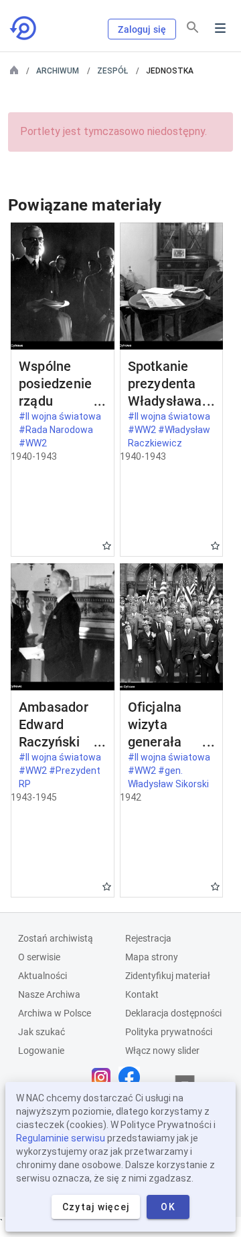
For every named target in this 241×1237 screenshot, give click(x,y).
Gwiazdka (106, 545)
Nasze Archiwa (49, 994)
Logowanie (41, 1050)
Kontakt (142, 994)
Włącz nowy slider (162, 1050)
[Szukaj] (193, 27)
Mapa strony (151, 957)
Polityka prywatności (168, 1031)
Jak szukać (41, 1031)
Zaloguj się (142, 29)
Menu (220, 28)
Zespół (112, 71)
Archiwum (57, 71)
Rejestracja (148, 938)
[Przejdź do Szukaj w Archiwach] (24, 28)
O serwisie (39, 957)
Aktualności (42, 975)
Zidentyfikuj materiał (167, 975)
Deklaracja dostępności (173, 1013)
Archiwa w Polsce (54, 1013)
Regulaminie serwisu (60, 1138)
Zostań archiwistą (55, 938)
